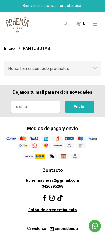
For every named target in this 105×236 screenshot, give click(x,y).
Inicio (10, 48)
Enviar (80, 106)
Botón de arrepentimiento (52, 210)
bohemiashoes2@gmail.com (52, 180)
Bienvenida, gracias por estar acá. (52, 5)
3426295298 (52, 186)
